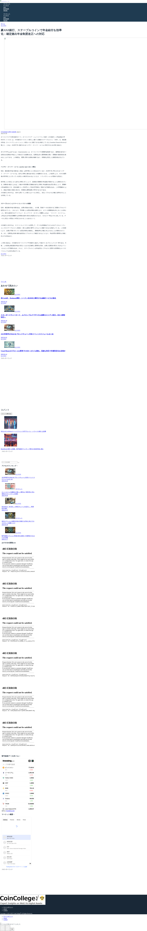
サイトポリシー (8, 907)
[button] (19, 132)
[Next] (7, 928)
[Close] (12, 929)
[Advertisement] (34, 268)
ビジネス (3, 253)
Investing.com (10, 811)
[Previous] (2, 928)
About (5, 909)
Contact (5, 910)
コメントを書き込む (6, 413)
